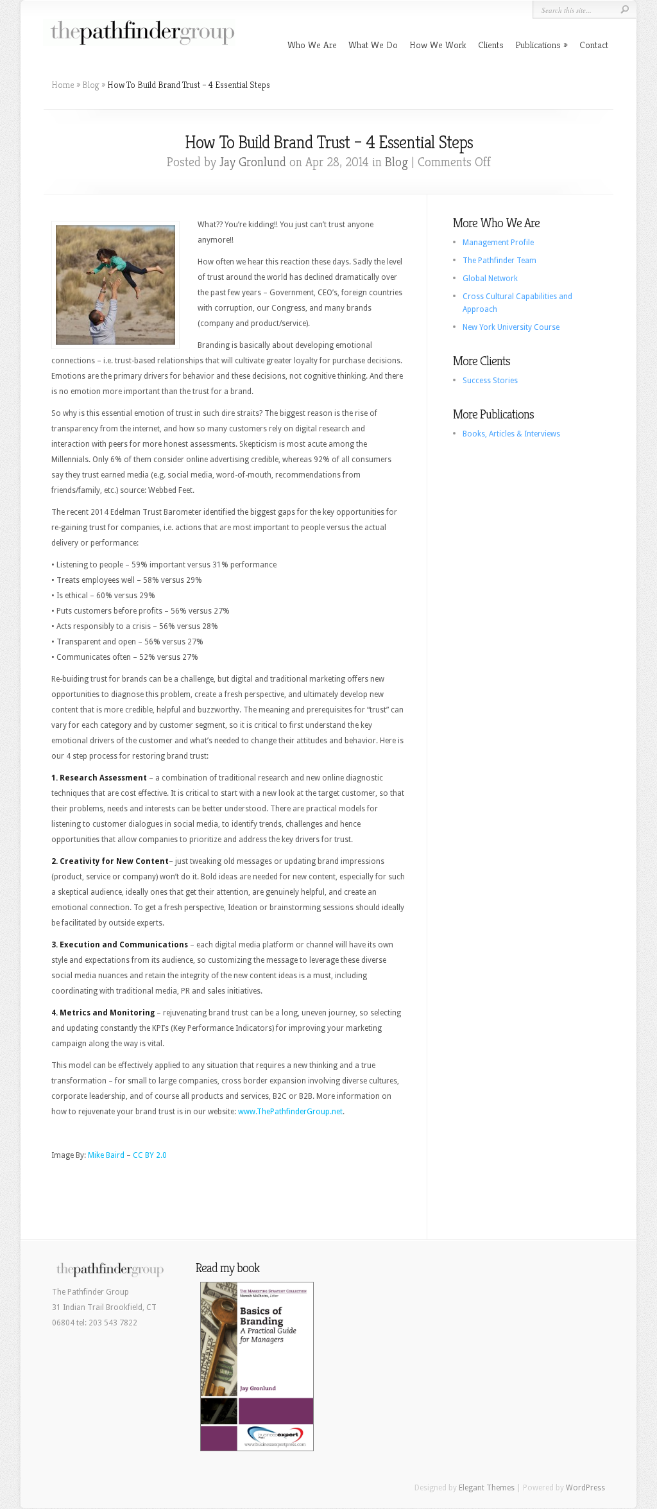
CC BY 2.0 (150, 1155)
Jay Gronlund (252, 162)
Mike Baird (106, 1155)
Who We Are (312, 45)
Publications (538, 45)
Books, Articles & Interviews (511, 433)
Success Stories (490, 380)
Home (62, 85)
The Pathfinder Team (499, 260)
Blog (90, 85)
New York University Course (511, 327)
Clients (491, 45)
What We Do (373, 45)
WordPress (585, 1487)
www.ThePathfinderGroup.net (290, 1111)
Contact (593, 45)
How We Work (437, 45)
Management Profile (498, 242)
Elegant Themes (487, 1487)
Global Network (490, 278)
